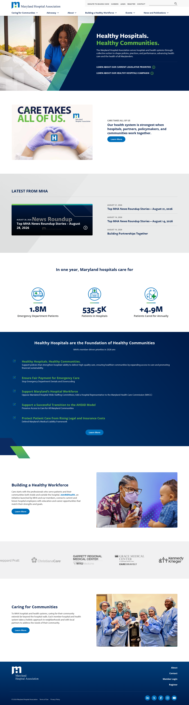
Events (129, 12)
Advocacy (51, 12)
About (71, 12)
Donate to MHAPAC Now (98, 4)
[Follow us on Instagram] (167, 698)
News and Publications (155, 12)
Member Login (170, 679)
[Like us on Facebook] (161, 698)
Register (131, 4)
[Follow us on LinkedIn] (147, 698)
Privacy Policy (55, 699)
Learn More (116, 139)
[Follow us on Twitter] (154, 698)
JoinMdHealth (67, 494)
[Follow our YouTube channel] (174, 698)
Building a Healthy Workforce (99, 12)
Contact (141, 4)
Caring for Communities (23, 12)
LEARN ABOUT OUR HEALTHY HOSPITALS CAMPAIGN (122, 73)
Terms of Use (44, 699)
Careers (115, 4)
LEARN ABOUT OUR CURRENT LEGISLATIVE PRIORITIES (123, 67)
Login (122, 4)
